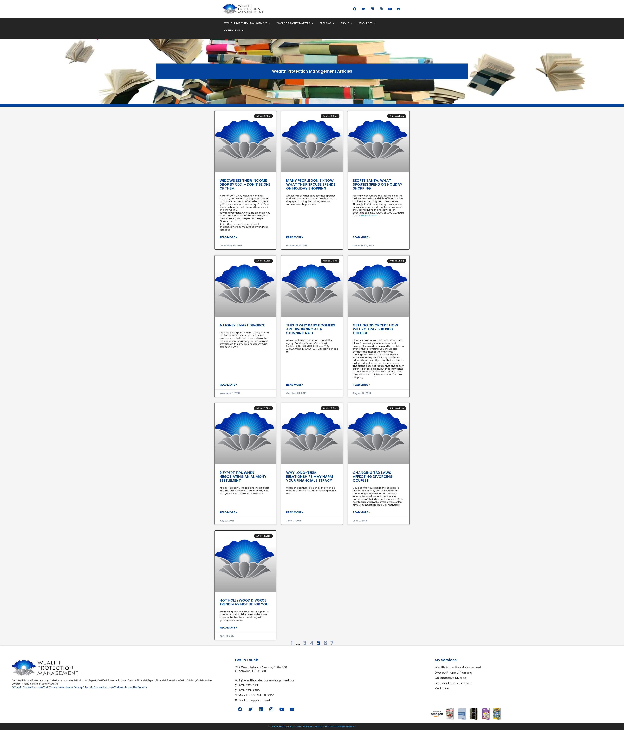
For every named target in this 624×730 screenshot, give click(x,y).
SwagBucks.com (368, 215)
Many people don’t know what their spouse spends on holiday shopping (311, 184)
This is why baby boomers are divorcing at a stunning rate (310, 329)
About (345, 23)
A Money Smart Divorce (242, 325)
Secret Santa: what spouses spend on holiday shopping (377, 184)
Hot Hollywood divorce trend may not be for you (244, 602)
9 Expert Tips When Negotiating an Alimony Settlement (243, 476)
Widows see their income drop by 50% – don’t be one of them (245, 184)
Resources (365, 23)
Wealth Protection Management (245, 23)
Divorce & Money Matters (293, 23)
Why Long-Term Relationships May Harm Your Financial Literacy (309, 476)
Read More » (228, 237)
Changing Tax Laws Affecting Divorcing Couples (373, 476)
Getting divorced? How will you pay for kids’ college (375, 329)
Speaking (325, 23)
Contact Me (232, 30)
